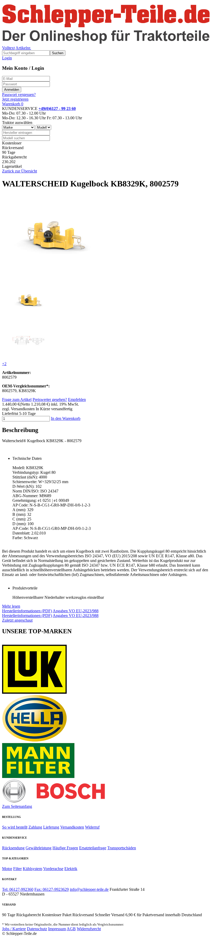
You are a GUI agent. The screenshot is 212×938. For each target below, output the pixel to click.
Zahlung (35, 827)
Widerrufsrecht (89, 929)
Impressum (57, 929)
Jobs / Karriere (14, 929)
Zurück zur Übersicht (19, 171)
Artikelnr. (23, 48)
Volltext (8, 48)
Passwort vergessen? (19, 94)
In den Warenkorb (65, 418)
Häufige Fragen (65, 848)
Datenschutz (37, 929)
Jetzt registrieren (15, 99)
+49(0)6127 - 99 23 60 (57, 108)
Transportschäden (121, 848)
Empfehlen (77, 399)
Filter (17, 868)
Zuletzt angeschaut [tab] (17, 620)
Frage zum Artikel (17, 399)
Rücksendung (13, 848)
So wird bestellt (14, 827)
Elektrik (70, 868)
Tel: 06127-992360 (17, 889)
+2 (4, 364)
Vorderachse (53, 868)
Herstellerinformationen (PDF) (27, 611)
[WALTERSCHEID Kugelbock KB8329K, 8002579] (54, 277)
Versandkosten (72, 827)
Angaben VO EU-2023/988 (76, 611)
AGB (71, 929)
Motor (7, 868)
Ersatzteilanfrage (92, 848)
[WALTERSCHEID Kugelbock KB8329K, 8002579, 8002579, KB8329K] (29, 316)
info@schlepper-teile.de (89, 889)
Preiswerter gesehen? (50, 399)
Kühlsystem (32, 868)
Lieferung (51, 827)
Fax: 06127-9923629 (51, 889)
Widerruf (92, 827)
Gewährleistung (38, 848)
